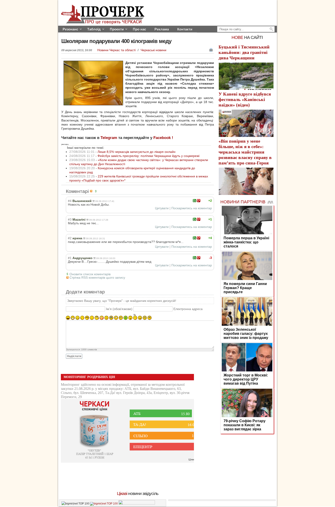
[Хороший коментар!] (194, 200)
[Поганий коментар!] (198, 200)
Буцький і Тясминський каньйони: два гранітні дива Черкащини (244, 52)
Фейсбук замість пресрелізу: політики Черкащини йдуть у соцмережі (148, 156)
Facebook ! (163, 138)
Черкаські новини (153, 50)
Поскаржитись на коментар (191, 208)
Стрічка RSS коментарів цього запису (97, 277)
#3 (70, 219)
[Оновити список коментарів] (96, 191)
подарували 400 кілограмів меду (116, 41)
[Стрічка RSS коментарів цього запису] (92, 191)
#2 (70, 238)
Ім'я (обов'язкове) (119, 309)
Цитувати (162, 208)
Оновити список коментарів (90, 274)
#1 (70, 258)
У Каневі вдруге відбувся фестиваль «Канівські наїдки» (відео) (245, 99)
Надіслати (74, 356)
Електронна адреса (188, 309)
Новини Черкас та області (117, 50)
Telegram (108, 138)
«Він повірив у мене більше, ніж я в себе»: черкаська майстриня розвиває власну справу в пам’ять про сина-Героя (245, 152)
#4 (70, 201)
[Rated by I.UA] (137, 503)
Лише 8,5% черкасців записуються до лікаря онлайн (136, 152)
